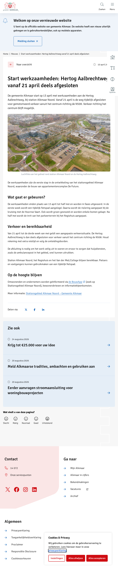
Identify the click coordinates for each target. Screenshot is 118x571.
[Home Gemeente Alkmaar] (11, 6)
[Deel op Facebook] (34, 310)
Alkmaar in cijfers (79, 475)
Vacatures (72, 489)
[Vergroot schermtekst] (112, 67)
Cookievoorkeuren (21, 558)
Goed (36, 423)
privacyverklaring (57, 550)
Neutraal (26, 423)
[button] (112, 56)
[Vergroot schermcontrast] (112, 79)
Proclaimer (17, 544)
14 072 (14, 468)
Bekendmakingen (79, 482)
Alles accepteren (96, 558)
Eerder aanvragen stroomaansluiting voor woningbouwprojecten (40, 390)
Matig (15, 423)
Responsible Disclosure (23, 551)
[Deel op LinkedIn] (43, 310)
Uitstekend (47, 423)
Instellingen (57, 558)
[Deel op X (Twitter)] (26, 310)
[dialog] (78, 549)
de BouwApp (77, 281)
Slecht (6, 423)
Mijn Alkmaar (77, 468)
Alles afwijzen (76, 558)
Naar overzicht (24, 64)
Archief (74, 496)
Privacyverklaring (20, 530)
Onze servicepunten (20, 475)
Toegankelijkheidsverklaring (26, 537)
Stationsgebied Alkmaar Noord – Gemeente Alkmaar (54, 293)
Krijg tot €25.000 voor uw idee (31, 345)
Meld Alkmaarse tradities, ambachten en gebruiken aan (51, 366)
